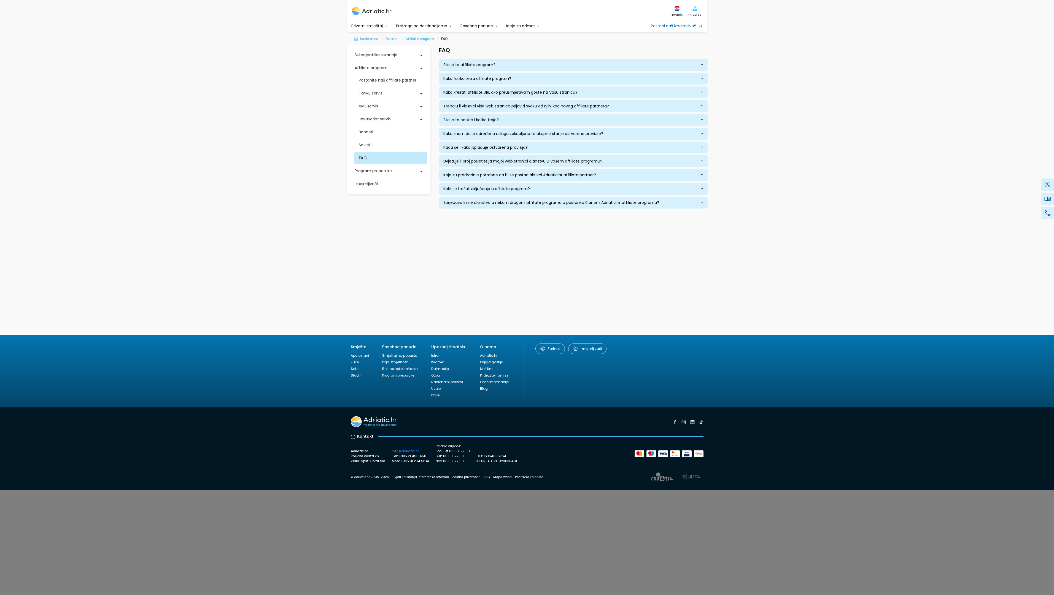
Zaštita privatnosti (466, 477)
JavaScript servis (375, 119)
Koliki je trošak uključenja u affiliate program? (486, 188)
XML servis (368, 106)
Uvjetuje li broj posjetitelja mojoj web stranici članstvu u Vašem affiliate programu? (522, 161)
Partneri (554, 348)
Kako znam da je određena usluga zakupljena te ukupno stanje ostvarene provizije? (523, 133)
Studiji (356, 375)
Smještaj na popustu (399, 355)
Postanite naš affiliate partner (387, 80)
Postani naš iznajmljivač (673, 26)
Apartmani (360, 355)
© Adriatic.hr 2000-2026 (370, 477)
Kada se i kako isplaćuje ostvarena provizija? (485, 147)
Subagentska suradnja (376, 55)
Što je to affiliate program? (469, 64)
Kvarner (437, 362)
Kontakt (365, 436)
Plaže (435, 395)
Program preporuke (373, 171)
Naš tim (486, 368)
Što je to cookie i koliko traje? (471, 120)
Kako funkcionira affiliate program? (477, 78)
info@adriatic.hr (405, 451)
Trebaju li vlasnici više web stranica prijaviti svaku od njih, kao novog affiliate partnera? (526, 106)
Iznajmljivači (366, 183)
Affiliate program (371, 68)
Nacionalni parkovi (447, 382)
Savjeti (365, 145)
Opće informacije (494, 382)
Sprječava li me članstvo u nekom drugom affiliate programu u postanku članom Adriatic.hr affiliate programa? (551, 202)
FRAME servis (370, 93)
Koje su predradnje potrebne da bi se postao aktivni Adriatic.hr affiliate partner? (519, 175)
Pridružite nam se (494, 375)
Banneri (366, 132)
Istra (435, 355)
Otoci (435, 375)
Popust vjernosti (395, 362)
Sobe (355, 368)
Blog (484, 388)
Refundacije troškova (400, 368)
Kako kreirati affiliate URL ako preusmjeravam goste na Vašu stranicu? (510, 92)
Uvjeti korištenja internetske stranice (420, 477)
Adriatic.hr (488, 355)
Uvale (436, 388)
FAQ (363, 158)
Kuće (355, 362)
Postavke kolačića (529, 477)
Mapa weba (502, 477)
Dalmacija (440, 368)
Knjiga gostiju (491, 362)
